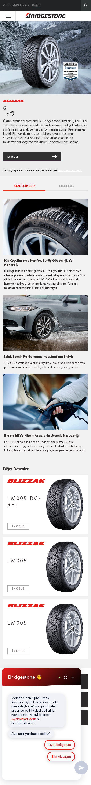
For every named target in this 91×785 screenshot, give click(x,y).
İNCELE (18, 526)
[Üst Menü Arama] (86, 5)
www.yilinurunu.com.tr (70, 170)
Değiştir (36, 5)
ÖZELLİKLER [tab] (24, 186)
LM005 (17, 560)
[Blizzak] (26, 481)
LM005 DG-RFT (24, 501)
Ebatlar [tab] (66, 186)
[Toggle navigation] (9, 16)
